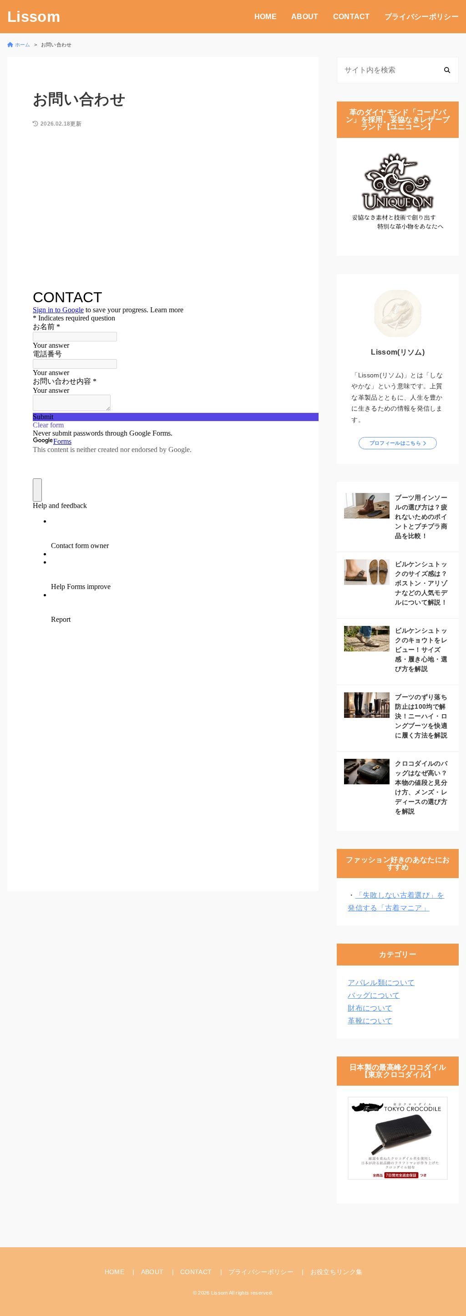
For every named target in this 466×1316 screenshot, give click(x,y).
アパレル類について (381, 982)
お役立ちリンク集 (336, 1271)
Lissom (33, 16)
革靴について (370, 1021)
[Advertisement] (163, 210)
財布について (370, 1008)
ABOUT (305, 16)
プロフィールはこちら (395, 443)
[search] (447, 70)
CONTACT (351, 16)
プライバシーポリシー (422, 16)
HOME (265, 16)
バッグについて (374, 995)
